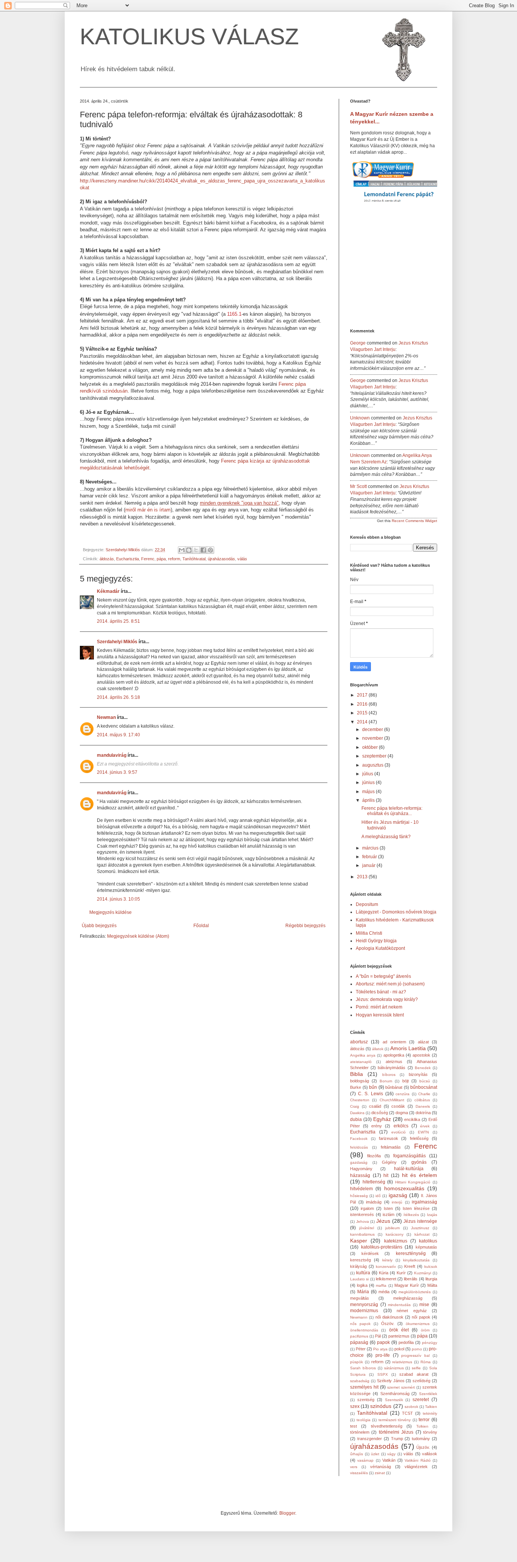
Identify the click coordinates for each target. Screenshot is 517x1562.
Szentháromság (395, 1393)
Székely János (391, 1380)
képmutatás (426, 1247)
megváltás (359, 1298)
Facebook (359, 1138)
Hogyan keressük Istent (380, 1015)
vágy (391, 1454)
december (373, 729)
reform (174, 559)
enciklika (412, 1119)
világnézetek (416, 1466)
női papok (421, 1317)
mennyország (364, 1304)
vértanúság (380, 1466)
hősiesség (359, 1196)
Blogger (287, 1513)
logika (362, 1285)
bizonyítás (418, 1074)
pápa (161, 559)
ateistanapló (361, 1062)
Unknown (360, 418)
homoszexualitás (404, 1188)
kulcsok (430, 1266)
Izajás (432, 1215)
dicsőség (379, 1112)
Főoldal (201, 925)
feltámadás (391, 1147)
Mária (363, 1291)
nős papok (360, 1324)
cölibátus (422, 1100)
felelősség (419, 1138)
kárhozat (422, 1234)
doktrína (423, 1112)
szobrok (411, 1407)
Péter (361, 1349)
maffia (381, 1285)
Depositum (367, 904)
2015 (363, 713)
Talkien (431, 1407)
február (370, 856)
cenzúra (403, 1094)
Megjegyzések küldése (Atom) (138, 936)
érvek (425, 1126)
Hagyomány (361, 1168)
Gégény (389, 1162)
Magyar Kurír (406, 1285)
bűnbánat (393, 1087)
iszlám (388, 1214)
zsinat (380, 1473)
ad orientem (394, 1042)
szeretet (421, 1399)
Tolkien (422, 1426)
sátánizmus (394, 1368)
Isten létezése (416, 1208)
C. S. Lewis (370, 1093)
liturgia (431, 1279)
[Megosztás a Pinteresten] (210, 550)
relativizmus (402, 1362)
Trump (397, 1438)
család (375, 1106)
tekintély (430, 1413)
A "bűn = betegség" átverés (383, 976)
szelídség (421, 1380)
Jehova (362, 1221)
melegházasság (407, 1298)
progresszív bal (415, 1355)
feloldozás (359, 1147)
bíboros (389, 1075)
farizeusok (388, 1138)
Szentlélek (428, 1394)
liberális (410, 1279)
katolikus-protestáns (381, 1247)
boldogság (359, 1081)
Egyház (382, 1119)
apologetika (393, 1055)
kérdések (370, 1253)
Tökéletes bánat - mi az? (381, 992)
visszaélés (359, 1473)
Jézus (383, 1221)
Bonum (386, 1081)
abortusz (359, 1041)
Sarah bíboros (363, 1368)
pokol (399, 1349)
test (353, 1426)
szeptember (375, 756)
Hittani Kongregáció (413, 1182)
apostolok (421, 1055)
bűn (373, 1087)
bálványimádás (391, 1067)
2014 (363, 722)
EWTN (423, 1132)
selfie (416, 1368)
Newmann (359, 1317)
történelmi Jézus (396, 1432)
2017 (363, 695)
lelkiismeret (386, 1279)
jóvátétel (366, 1228)
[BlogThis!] (189, 550)
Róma (425, 1362)
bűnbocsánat (423, 1087)
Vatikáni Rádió (417, 1460)
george (358, 343)
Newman (106, 717)
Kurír (401, 1272)
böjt (405, 1081)
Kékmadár (108, 591)
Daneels (423, 1106)
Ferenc (147, 559)
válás (242, 559)
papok (383, 1342)
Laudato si (359, 1279)
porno (417, 1349)
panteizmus (399, 1336)
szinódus (380, 1406)
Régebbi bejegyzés (305, 925)
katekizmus (395, 1241)
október (370, 747)
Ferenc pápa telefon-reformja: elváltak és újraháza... (391, 811)
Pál (378, 1336)
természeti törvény (394, 1420)
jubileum (392, 1228)
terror (424, 1419)
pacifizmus (359, 1336)
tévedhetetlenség (386, 1426)
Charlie (424, 1094)
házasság (360, 1175)
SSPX (382, 1374)
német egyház (412, 1310)
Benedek (423, 1068)
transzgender (369, 1438)
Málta (432, 1285)
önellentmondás (364, 1330)
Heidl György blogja (376, 940)
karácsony (394, 1234)
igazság (398, 1195)
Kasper (358, 1241)
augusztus (373, 765)
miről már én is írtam (148, 510)
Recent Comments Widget (414, 521)
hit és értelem (419, 1175)
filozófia (374, 1156)
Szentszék (394, 1400)
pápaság (359, 1342)
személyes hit (364, 1387)
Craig (354, 1106)
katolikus (428, 1241)
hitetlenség (374, 1182)
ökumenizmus (418, 1324)
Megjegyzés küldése (110, 912)
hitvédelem (361, 1188)
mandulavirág (111, 755)
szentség (365, 1399)
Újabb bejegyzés (99, 925)
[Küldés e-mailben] (181, 550)
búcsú (424, 1081)
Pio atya (380, 1349)
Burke (355, 1087)
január (369, 865)
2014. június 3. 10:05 (118, 899)
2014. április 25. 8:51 (118, 621)
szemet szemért (401, 1387)
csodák (398, 1106)
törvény (430, 1432)
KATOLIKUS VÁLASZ (189, 36)
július (368, 773)
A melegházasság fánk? (386, 836)
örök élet (399, 1330)
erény (376, 1126)
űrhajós (356, 1454)
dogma (402, 1112)
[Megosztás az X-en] (196, 550)
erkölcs (401, 1126)
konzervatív (386, 1266)
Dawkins (357, 1113)
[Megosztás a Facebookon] (203, 550)
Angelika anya (362, 1055)
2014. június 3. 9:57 (117, 772)
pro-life (382, 1355)
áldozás (107, 559)
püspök (356, 1362)
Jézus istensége (420, 1221)
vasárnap (365, 1460)
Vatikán (389, 1460)
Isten (388, 1208)
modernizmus (364, 1310)
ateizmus (394, 1061)
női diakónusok (389, 1317)
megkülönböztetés (415, 1292)
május (369, 791)
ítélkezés (411, 1215)
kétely (387, 1260)
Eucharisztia (127, 559)
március (371, 848)
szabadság (359, 1381)
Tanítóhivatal (194, 559)
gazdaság (359, 1162)
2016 (363, 704)
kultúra (363, 1272)
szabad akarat (413, 1374)
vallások (429, 1453)
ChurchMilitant (392, 1100)
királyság (358, 1266)
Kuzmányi (422, 1273)
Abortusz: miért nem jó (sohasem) (390, 984)
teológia (364, 1420)
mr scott (358, 486)
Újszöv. (423, 1447)
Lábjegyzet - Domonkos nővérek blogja (396, 912)
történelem (359, 1432)
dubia (356, 1119)
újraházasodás (221, 559)
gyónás (419, 1162)
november (373, 738)
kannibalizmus (362, 1234)
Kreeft (409, 1266)
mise (424, 1304)
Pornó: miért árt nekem (379, 1007)
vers (353, 1467)
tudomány (421, 1438)
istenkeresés (362, 1214)
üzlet (375, 1454)
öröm (425, 1330)
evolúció (398, 1132)
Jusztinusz (420, 1228)
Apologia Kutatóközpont (380, 948)
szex (355, 1406)
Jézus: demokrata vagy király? (387, 999)
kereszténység (411, 1253)
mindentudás (399, 1305)
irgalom (367, 1208)
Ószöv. (387, 1323)
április (369, 800)
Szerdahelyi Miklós (117, 641)
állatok (377, 1049)
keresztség (360, 1260)
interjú (397, 1202)
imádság (374, 1202)
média (383, 1291)
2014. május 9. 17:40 (118, 734)
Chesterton (359, 1100)
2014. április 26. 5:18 (118, 697)
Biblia (356, 1074)
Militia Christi (369, 933)
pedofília (406, 1342)
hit (385, 1175)
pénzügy (429, 1343)
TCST (407, 1413)
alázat (423, 1042)
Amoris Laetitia (408, 1048)
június (369, 782)
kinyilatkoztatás (416, 1260)
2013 (363, 876)
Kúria (383, 1272)
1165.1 (234, 314)
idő (378, 1196)
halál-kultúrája (409, 1168)
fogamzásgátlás (409, 1155)
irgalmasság (424, 1202)
